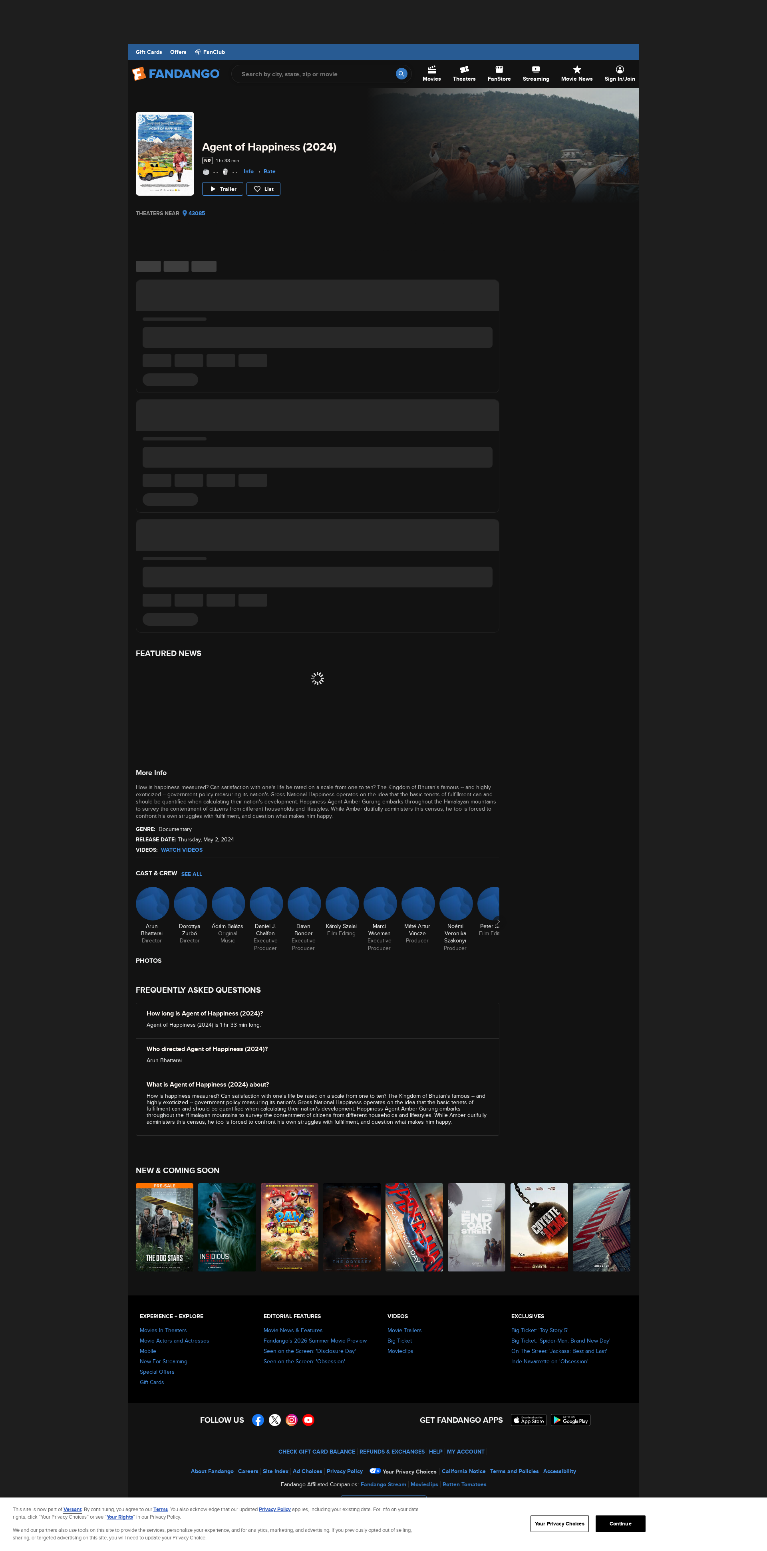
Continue (621, 1523)
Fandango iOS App (529, 1420)
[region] (383, 1524)
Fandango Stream (383, 1484)
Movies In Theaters (163, 1330)
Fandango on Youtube (308, 1420)
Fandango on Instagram (292, 1420)
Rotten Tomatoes (465, 1484)
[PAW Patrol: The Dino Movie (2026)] (290, 1227)
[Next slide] (498, 921)
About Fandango (212, 1471)
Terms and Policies (514, 1471)
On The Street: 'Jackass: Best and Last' (559, 1351)
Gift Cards (149, 52)
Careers (248, 1471)
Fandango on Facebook (258, 1420)
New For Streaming (163, 1361)
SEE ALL (191, 874)
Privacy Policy (345, 1471)
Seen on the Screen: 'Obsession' (304, 1361)
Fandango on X (275, 1420)
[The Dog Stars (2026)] (165, 1227)
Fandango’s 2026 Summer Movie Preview (315, 1341)
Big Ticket (399, 1341)
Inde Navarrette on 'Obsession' (549, 1361)
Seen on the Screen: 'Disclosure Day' (310, 1351)
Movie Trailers (404, 1330)
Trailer (228, 189)
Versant (72, 1509)
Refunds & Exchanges (392, 1452)
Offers (178, 52)
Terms (160, 1509)
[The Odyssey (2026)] (352, 1227)
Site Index (275, 1471)
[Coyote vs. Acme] (540, 1227)
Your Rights (120, 1517)
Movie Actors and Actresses (174, 1341)
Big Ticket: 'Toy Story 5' (539, 1330)
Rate (270, 171)
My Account (466, 1452)
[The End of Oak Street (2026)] (477, 1227)
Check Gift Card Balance (316, 1452)
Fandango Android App (571, 1420)
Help (436, 1452)
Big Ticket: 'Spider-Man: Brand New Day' (560, 1341)
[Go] (401, 73)
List (269, 189)
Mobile (148, 1351)
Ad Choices (307, 1471)
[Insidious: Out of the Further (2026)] (227, 1227)
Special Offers (157, 1372)
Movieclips (400, 1351)
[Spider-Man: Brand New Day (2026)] (414, 1227)
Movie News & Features (293, 1330)
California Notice (464, 1471)
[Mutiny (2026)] (602, 1227)
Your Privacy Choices (410, 1471)
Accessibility (559, 1471)
